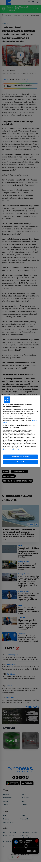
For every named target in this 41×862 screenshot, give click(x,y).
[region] (20, 431)
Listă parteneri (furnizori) (11, 450)
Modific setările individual (20, 456)
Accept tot (20, 462)
